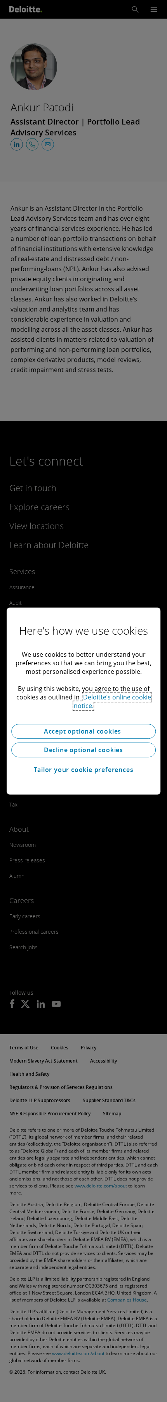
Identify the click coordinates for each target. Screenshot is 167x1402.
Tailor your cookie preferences (84, 769)
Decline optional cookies (83, 750)
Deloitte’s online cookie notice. (112, 701)
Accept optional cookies (83, 731)
